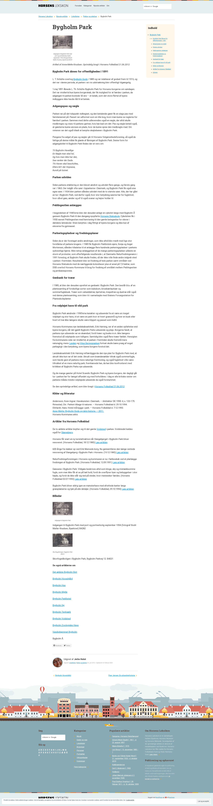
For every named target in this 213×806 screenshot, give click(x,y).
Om (108, 6)
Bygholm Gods (80, 79)
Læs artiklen (101, 442)
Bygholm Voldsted (62, 618)
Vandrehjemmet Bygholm (65, 632)
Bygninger (80, 747)
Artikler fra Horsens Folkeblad (162, 69)
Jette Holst (80, 659)
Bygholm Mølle (60, 592)
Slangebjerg (67, 432)
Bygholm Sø (58, 605)
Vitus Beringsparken (89, 343)
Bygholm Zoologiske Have (66, 625)
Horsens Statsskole (110, 216)
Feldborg (115, 772)
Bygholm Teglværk (62, 612)
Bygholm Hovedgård (63, 578)
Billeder (155, 72)
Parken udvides (157, 47)
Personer (80, 750)
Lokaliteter (75, 16)
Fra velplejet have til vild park (161, 62)
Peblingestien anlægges (160, 50)
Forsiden (78, 6)
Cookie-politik (130, 800)
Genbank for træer (158, 59)
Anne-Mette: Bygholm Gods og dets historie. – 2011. (78, 411)
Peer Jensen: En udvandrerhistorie (121, 675)
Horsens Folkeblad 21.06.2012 (109, 386)
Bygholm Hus (59, 585)
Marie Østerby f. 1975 (120, 746)
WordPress (159, 797)
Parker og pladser (90, 16)
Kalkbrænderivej (118, 765)
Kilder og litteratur (158, 66)
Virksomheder (82, 758)
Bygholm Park (155, 35)
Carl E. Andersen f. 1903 (121, 768)
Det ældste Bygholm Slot (65, 572)
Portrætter (81, 754)
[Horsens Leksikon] (53, 6)
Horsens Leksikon (45, 16)
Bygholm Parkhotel (62, 598)
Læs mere (154, 754)
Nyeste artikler (99, 6)
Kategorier (88, 6)
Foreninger (81, 761)
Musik (79, 736)
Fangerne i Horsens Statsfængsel (125, 736)
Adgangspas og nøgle (159, 44)
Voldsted (101, 429)
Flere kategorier (81, 767)
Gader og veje (82, 740)
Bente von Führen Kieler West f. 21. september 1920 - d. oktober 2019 (124, 758)
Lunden (72, 343)
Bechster (172, 797)
